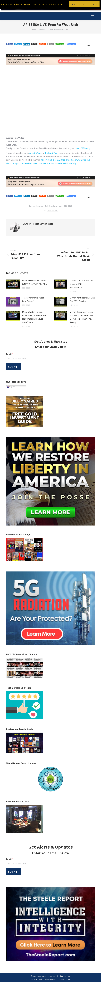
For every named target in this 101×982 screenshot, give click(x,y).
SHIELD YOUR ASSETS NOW (84, 4)
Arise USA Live (52, 210)
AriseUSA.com (35, 153)
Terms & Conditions (38, 979)
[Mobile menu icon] (92, 16)
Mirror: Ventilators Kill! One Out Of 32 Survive (82, 299)
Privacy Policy (52, 979)
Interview (39, 206)
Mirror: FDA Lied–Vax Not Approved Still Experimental (81, 284)
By (53, 206)
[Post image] (13, 284)
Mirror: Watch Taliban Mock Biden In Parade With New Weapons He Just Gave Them (34, 317)
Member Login (64, 979)
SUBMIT (13, 367)
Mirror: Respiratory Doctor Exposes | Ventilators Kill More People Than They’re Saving (82, 317)
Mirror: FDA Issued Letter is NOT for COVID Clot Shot (34, 282)
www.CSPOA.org (83, 148)
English (12, 387)
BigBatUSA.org (52, 153)
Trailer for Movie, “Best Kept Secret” (33, 299)
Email (9, 354)
